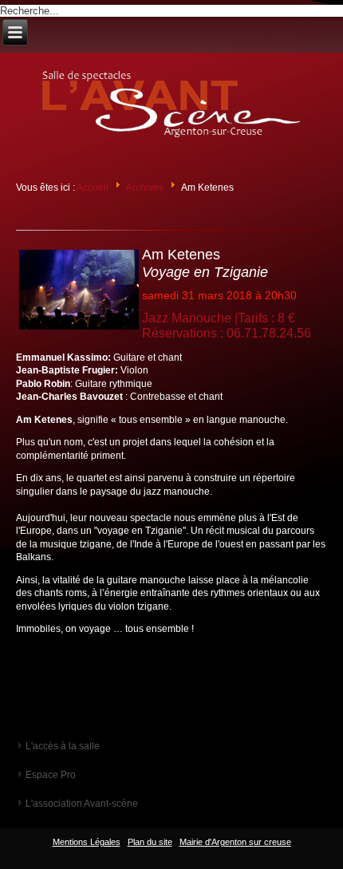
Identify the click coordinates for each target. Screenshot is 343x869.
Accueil (92, 187)
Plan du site (150, 842)
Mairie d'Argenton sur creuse (235, 842)
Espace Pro (51, 774)
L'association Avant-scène (82, 803)
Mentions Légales (86, 842)
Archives (145, 187)
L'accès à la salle (63, 746)
